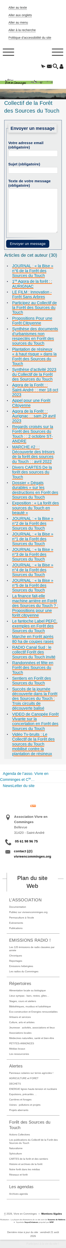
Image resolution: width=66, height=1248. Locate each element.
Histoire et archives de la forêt (25, 1164)
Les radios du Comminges (23, 971)
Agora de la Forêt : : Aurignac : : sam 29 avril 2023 (34, 416)
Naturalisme (16, 1148)
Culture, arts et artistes (21, 1022)
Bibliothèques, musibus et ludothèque (30, 1006)
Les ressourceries (19, 1054)
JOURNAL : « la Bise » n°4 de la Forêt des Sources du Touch (32, 570)
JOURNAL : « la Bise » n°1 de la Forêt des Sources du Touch (32, 539)
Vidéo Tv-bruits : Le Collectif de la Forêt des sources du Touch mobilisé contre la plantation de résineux (33, 744)
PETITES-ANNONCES (21, 1043)
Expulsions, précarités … (23, 1094)
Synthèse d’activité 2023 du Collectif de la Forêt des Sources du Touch (34, 374)
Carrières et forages (20, 1099)
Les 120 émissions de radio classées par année (32, 949)
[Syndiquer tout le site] (33, 805)
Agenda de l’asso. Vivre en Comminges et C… (24, 776)
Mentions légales (51, 1213)
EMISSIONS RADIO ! (30, 940)
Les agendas (21, 1186)
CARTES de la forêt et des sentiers (28, 1158)
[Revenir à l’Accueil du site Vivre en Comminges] (33, 82)
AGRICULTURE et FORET (24, 1078)
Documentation (17, 906)
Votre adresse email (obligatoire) (25, 145)
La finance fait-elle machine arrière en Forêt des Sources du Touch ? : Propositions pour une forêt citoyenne (35, 606)
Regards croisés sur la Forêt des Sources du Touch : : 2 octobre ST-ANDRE (32, 433)
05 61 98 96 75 (26, 841)
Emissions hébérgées (21, 966)
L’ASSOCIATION (25, 900)
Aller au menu (18, 22)
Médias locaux (17, 1048)
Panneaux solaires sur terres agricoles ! (31, 1073)
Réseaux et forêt (18, 1174)
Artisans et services (20, 1017)
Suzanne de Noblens (56, 1220)
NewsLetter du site (18, 785)
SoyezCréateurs (31, 1222)
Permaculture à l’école (21, 917)
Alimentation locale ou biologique (27, 990)
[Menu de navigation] (8, 53)
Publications (16, 928)
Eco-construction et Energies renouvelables (33, 1011)
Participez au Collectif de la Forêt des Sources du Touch (34, 308)
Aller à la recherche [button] (22, 30)
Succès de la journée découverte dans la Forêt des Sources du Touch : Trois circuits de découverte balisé (34, 699)
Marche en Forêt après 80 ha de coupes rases (33, 639)
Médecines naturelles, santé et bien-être (31, 1038)
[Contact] (49, 66)
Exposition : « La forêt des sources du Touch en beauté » (35, 508)
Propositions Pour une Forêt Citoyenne (32, 320)
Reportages (15, 960)
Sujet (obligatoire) (24, 164)
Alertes (16, 1066)
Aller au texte (17, 7)
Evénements (16, 922)
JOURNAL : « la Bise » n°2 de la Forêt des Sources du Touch (32, 523)
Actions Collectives (19, 1134)
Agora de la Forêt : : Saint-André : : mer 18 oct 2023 (35, 390)
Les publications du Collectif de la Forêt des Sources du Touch (33, 1141)
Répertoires (20, 983)
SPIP (51, 1222)
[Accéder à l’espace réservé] (62, 66)
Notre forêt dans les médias (24, 1169)
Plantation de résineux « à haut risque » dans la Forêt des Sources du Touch (34, 356)
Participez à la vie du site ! (42, 1243)
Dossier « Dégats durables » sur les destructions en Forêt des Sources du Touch (35, 490)
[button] (43, 66)
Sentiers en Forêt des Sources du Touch (31, 680)
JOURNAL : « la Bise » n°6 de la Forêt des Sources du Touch (32, 271)
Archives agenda (18, 1193)
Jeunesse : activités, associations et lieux (32, 1027)
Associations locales (20, 1032)
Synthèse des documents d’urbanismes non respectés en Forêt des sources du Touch (35, 336)
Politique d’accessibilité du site (29, 37)
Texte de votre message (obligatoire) (29, 183)
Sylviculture (15, 1153)
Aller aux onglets (20, 15)
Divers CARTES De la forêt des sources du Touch (32, 472)
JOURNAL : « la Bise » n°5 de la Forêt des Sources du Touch (32, 585)
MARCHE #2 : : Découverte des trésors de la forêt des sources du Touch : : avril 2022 (33, 454)
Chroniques (15, 955)
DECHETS (15, 1083)
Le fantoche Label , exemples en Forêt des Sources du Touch (34, 626)
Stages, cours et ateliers (22, 1001)
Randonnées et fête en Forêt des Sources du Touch (32, 668)
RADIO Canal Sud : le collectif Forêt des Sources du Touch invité (33, 652)
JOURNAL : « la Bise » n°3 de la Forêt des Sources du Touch (32, 554)
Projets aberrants (18, 1110)
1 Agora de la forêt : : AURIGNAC (32, 283)
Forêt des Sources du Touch (29, 1125)
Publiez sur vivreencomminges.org (28, 912)
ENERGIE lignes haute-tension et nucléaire (33, 1089)
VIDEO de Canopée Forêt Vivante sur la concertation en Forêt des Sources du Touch (35, 721)
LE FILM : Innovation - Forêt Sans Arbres (32, 294)
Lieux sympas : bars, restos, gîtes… (29, 995)
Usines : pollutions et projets (24, 1104)
